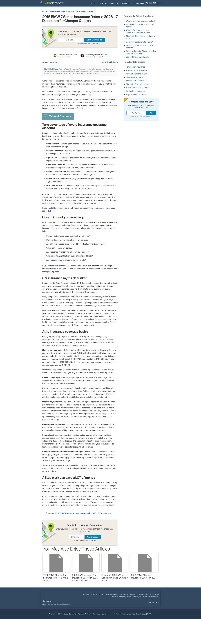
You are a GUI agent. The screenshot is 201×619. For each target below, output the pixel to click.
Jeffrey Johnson (71, 55)
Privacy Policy (115, 614)
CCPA (149, 614)
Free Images (141, 614)
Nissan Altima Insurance (136, 81)
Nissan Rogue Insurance (136, 74)
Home (44, 11)
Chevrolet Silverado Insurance (139, 84)
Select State (109, 3)
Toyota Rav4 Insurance (136, 94)
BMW (78, 11)
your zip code (53, 272)
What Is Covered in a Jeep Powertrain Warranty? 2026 (138, 31)
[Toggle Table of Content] (58, 116)
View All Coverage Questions (138, 57)
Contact (105, 614)
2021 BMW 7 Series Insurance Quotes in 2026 (144, 576)
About (44, 604)
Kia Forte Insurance (134, 77)
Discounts (140, 3)
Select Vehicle (96, 3)
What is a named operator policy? (140, 21)
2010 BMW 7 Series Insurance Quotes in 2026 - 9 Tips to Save (83, 513)
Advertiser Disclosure (110, 62)
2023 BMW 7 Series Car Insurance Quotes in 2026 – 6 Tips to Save (85, 578)
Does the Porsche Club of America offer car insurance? (141, 52)
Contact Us (52, 604)
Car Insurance (127, 3)
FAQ (118, 3)
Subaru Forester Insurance (137, 87)
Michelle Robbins (100, 55)
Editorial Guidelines (51, 69)
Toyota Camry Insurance (136, 70)
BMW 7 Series (87, 11)
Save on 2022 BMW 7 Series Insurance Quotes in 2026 (115, 578)
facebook (157, 602)
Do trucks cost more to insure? (139, 42)
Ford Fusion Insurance (135, 67)
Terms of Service (128, 614)
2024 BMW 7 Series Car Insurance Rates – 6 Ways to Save (55, 578)
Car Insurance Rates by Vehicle (61, 11)
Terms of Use (94, 43)
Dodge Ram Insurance (135, 91)
